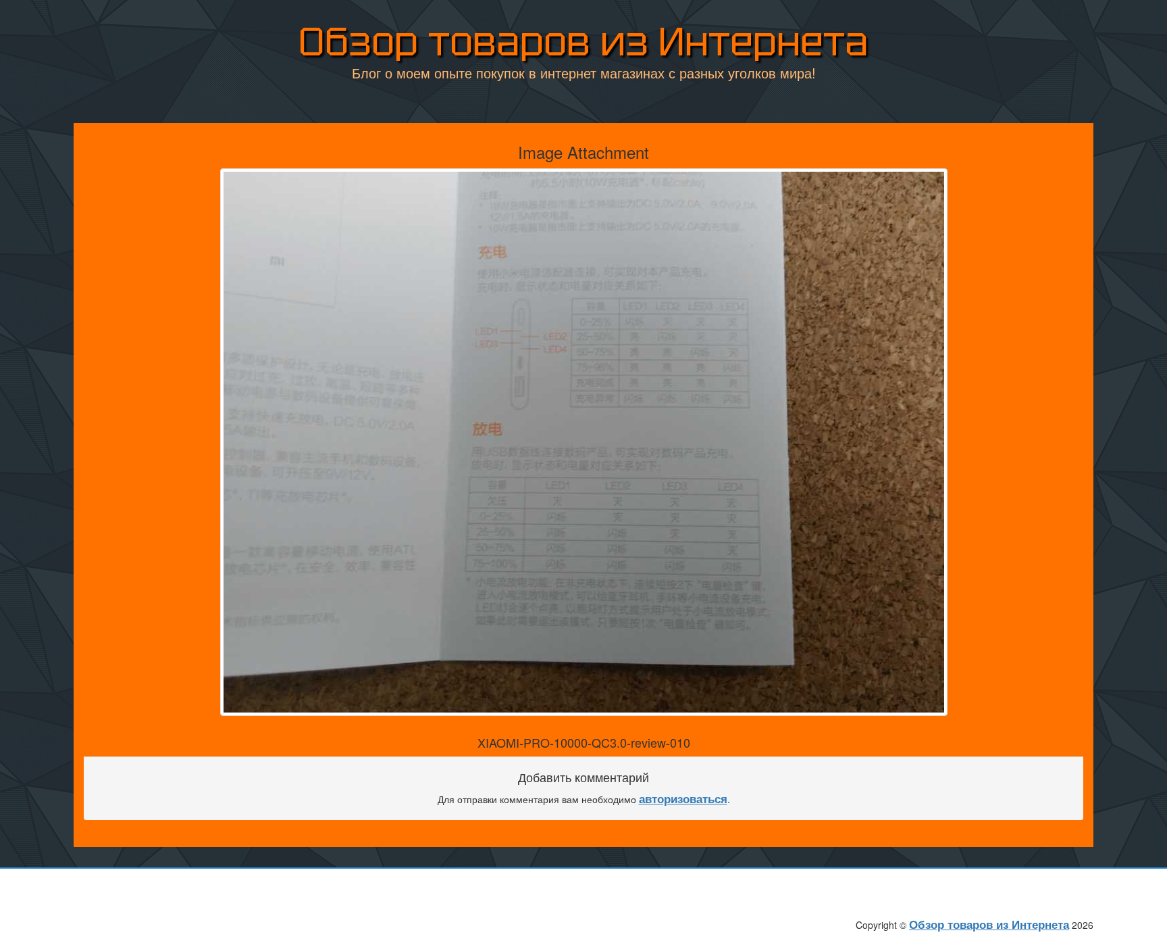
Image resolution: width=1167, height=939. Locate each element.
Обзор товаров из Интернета (583, 41)
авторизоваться (683, 798)
